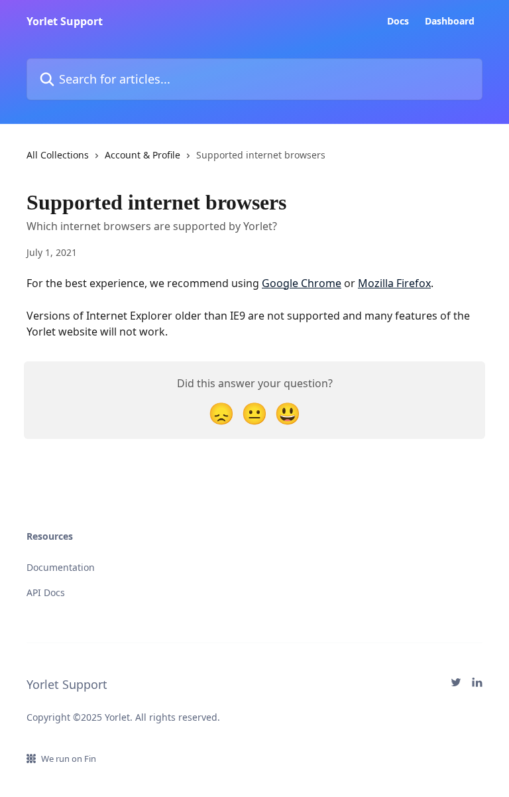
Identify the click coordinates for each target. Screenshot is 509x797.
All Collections (58, 155)
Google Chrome (301, 283)
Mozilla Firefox (394, 283)
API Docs (46, 592)
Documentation (61, 567)
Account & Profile (142, 155)
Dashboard (450, 21)
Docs (398, 21)
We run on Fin (68, 759)
